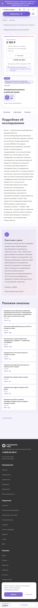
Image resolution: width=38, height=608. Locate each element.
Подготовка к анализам (9, 515)
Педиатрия (5, 484)
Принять (13, 594)
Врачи (4, 555)
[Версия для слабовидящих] (19, 9)
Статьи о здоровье (8, 529)
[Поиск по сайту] (28, 9)
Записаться (14, 14)
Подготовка (17, 112)
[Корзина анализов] (24, 9)
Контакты (5, 575)
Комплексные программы (10, 510)
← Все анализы (7, 418)
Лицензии (5, 570)
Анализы (12, 20)
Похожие (27, 112)
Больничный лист (7, 520)
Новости (5, 534)
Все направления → (8, 494)
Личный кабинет (33, 9)
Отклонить (28, 594)
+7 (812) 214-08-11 (19, 60)
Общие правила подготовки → (14, 291)
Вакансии (5, 565)
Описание (6, 112)
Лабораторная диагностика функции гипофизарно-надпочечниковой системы (19, 25)
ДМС (3, 544)
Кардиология (6, 474)
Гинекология (6, 479)
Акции (4, 539)
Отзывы (4, 560)
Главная (4, 20)
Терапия (4, 470)
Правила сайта (7, 579)
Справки (5, 524)
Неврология (6, 489)
